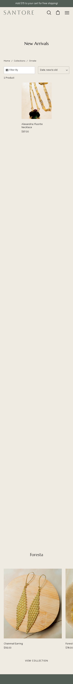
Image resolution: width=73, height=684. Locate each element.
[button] (53, 70)
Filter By (13, 70)
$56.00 (7, 647)
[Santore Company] (19, 13)
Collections (19, 61)
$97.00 (25, 131)
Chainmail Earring (13, 643)
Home (7, 61)
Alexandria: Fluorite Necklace (32, 126)
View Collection (36, 660)
